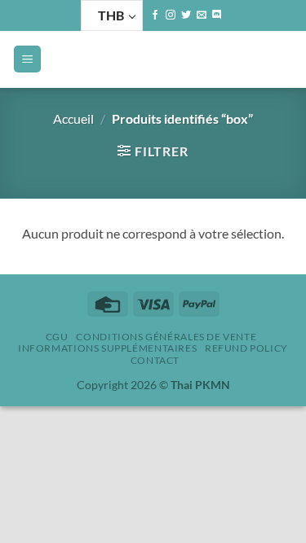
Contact (155, 360)
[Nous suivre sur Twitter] (186, 15)
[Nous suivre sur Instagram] (170, 15)
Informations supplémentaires (107, 348)
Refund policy (246, 348)
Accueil (73, 118)
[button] (27, 59)
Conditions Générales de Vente (166, 337)
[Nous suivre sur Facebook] (155, 15)
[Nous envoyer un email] (201, 15)
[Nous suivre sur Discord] (217, 15)
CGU (57, 337)
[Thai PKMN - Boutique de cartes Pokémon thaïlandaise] (154, 59)
